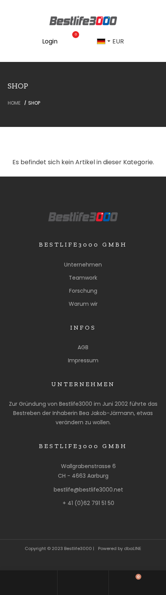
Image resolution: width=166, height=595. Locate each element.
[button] (101, 41)
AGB (83, 347)
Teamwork (83, 278)
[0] (72, 41)
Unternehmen (83, 264)
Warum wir (83, 304)
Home (14, 103)
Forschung (83, 291)
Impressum (83, 360)
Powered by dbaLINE (119, 548)
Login (50, 41)
